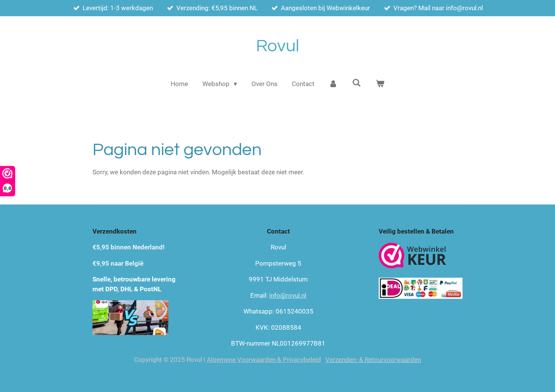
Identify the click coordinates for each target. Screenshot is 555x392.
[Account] (333, 84)
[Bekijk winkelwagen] (380, 84)
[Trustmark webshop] (412, 257)
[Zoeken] (357, 83)
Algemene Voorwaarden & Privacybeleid (264, 359)
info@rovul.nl (287, 295)
